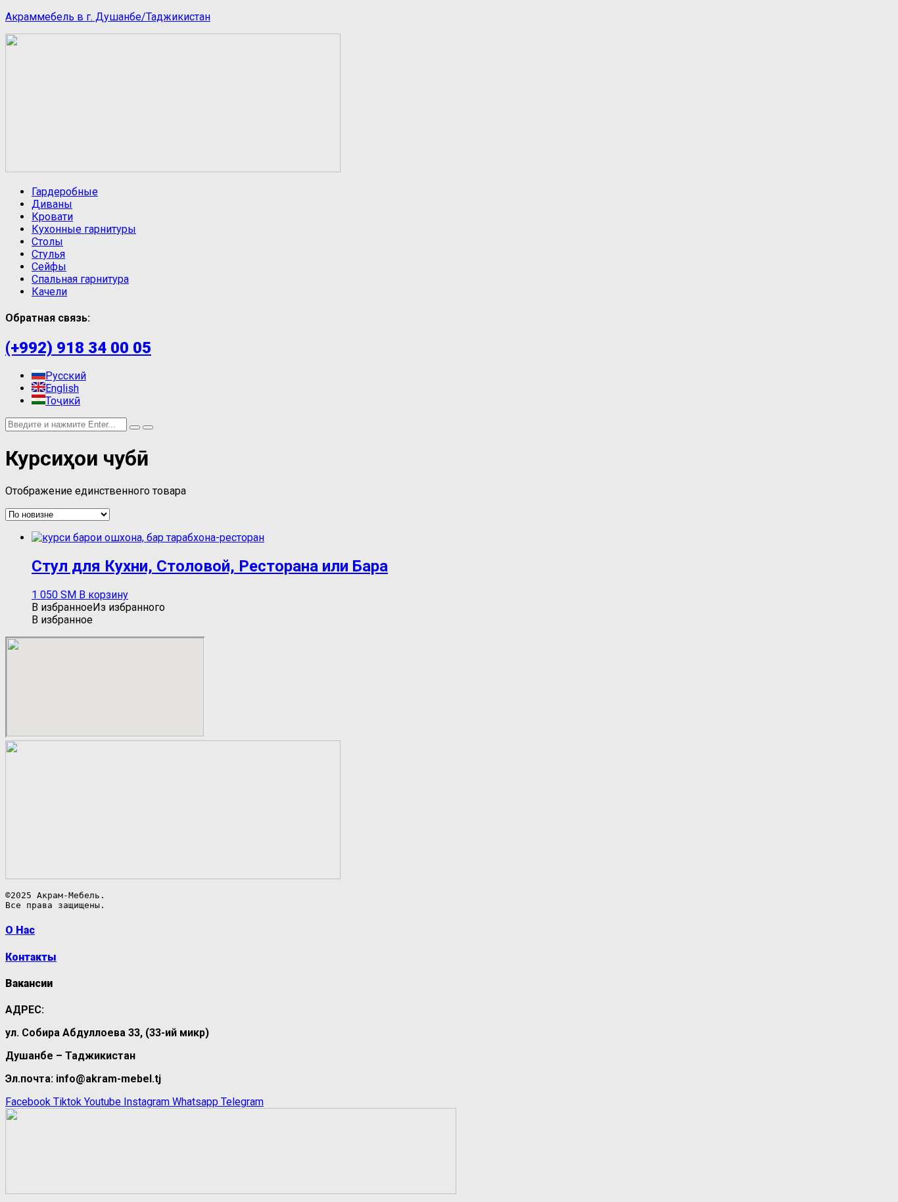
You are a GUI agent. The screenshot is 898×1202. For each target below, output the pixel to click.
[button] (98, 607)
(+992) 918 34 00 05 (78, 348)
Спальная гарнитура (80, 279)
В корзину (103, 595)
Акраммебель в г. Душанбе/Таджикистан (107, 17)
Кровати (52, 216)
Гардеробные (65, 191)
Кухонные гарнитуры (84, 229)
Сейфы (49, 266)
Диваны (52, 204)
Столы (47, 241)
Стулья (48, 254)
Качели (49, 291)
